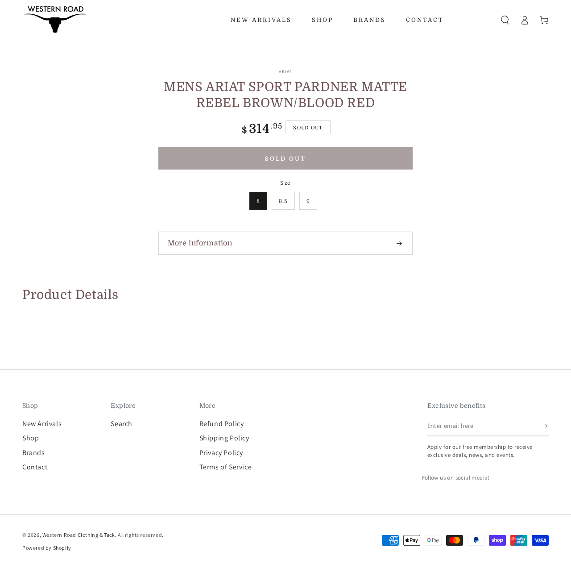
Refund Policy (221, 423)
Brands (33, 452)
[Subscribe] (546, 426)
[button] (505, 20)
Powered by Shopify (46, 547)
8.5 (283, 201)
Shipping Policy (224, 438)
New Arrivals (42, 423)
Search (121, 423)
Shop (30, 438)
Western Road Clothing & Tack (78, 534)
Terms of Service (225, 467)
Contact (34, 467)
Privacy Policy (221, 452)
